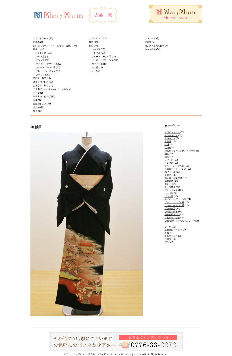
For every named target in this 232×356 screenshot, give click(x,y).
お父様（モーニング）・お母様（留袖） (52, 45)
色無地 (36, 107)
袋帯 (35, 111)
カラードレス (95, 38)
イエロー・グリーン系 (102, 60)
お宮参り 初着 (40, 85)
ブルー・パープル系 (45, 67)
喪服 (35, 100)
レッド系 (40, 56)
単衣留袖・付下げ (42, 96)
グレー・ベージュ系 (45, 71)
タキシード (150, 38)
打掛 (91, 42)
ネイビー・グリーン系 (47, 64)
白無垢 (36, 42)
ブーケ (36, 93)
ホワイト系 (97, 64)
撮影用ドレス (39, 103)
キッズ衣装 (150, 49)
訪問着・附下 (39, 78)
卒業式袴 (37, 49)
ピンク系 (40, 60)
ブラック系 (41, 74)
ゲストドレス (39, 53)
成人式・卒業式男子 (154, 45)
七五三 (92, 71)
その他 (95, 67)
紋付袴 (148, 42)
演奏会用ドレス (40, 82)
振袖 (91, 45)
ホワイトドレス (40, 38)
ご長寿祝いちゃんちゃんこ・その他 (50, 89)
